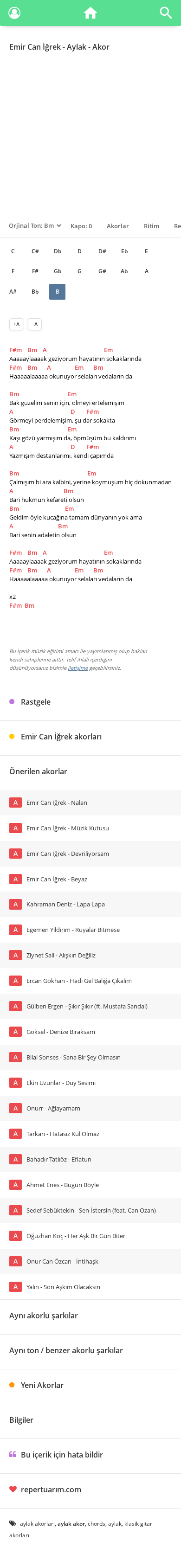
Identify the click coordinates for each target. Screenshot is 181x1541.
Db (57, 251)
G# (102, 271)
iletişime (78, 667)
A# (13, 291)
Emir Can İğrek (35, 47)
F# (35, 271)
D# (102, 251)
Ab (124, 271)
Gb (57, 271)
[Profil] (14, 14)
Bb (35, 291)
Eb (124, 251)
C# (35, 251)
